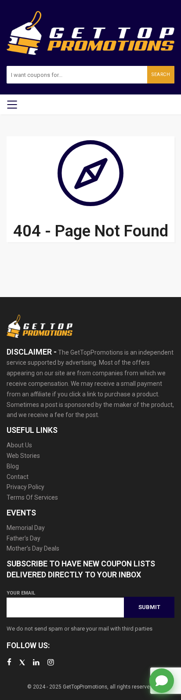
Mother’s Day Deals (33, 548)
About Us (19, 445)
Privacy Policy (25, 486)
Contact (18, 476)
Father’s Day (23, 538)
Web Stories (23, 455)
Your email (21, 593)
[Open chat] (161, 680)
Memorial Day (26, 527)
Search (161, 74)
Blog (13, 466)
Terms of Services (32, 497)
